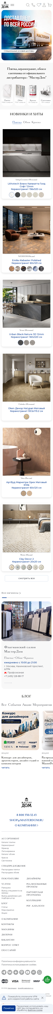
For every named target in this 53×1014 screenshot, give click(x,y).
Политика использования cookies (18, 965)
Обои (20, 100)
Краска (33, 100)
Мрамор (5, 848)
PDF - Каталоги (35, 905)
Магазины (7, 929)
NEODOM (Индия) (26, 256)
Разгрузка (5, 888)
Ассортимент (10, 838)
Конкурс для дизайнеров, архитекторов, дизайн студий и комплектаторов (20, 760)
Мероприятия (7, 910)
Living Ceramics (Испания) (26, 179)
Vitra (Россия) (26, 478)
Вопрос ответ (10, 945)
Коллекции (33, 900)
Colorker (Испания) (26, 404)
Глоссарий (8, 950)
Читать (5, 767)
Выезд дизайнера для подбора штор (11, 897)
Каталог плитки (8, 842)
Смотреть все (26, 578)
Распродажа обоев (10, 872)
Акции (5, 753)
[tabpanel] (26, 354)
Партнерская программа (34, 893)
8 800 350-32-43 (27, 815)
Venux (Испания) (26, 330)
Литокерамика (8, 851)
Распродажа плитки (10, 869)
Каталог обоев (8, 854)
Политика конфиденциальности (18, 961)
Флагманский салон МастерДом (20, 649)
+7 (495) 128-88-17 (14, 676)
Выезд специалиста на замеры (11, 892)
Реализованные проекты (36, 885)
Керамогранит (7, 845)
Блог (4, 903)
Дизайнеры (33, 878)
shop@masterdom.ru (26, 820)
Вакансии (7, 939)
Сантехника (46, 100)
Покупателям (10, 878)
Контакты (7, 924)
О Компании (9, 919)
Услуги (5, 884)
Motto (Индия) (26, 555)
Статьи (4, 907)
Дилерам (6, 934)
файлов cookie (35, 1010)
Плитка (7, 100)
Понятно (8, 1008)
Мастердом (12, 988)
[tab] (17, 122)
